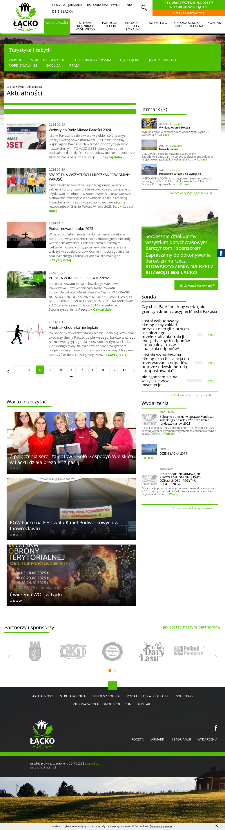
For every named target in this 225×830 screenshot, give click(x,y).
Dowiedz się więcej (160, 826)
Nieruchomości (168, 149)
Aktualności (34, 87)
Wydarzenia (155, 403)
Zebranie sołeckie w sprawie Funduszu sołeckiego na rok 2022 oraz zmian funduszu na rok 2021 (187, 420)
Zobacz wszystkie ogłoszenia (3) (190, 193)
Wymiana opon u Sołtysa (174, 127)
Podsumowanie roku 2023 (71, 228)
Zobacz (164, 135)
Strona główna (15, 87)
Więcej (170, 434)
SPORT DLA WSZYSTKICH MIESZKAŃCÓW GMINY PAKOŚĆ (89, 177)
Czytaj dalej (112, 157)
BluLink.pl (50, 767)
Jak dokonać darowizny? (196, 285)
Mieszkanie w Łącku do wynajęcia (180, 174)
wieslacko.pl (92, 763)
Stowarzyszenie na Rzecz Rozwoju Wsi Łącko (188, 4)
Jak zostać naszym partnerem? (192, 627)
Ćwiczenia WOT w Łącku (37, 594)
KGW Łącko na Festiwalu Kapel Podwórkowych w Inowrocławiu (64, 525)
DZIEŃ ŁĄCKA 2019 (173, 453)
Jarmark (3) (154, 109)
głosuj (211, 334)
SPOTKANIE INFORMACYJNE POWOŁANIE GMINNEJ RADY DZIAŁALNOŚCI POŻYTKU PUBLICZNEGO (180, 479)
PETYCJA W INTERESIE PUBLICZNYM (79, 278)
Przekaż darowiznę (188, 13)
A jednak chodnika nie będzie (73, 327)
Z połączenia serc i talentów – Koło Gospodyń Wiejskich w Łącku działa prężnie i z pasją (71, 459)
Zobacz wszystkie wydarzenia (192, 508)
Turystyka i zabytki (30, 49)
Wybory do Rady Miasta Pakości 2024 (80, 130)
